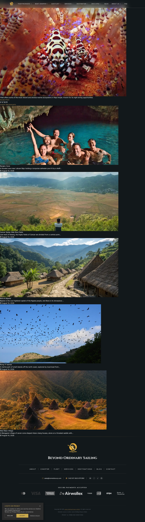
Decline (10, 515)
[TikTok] (97, 478)
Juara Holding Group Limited (72, 509)
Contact (111, 469)
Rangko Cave (5, 166)
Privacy (64, 515)
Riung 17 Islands (6, 365)
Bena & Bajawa (5, 298)
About (33, 469)
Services (68, 469)
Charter (45, 469)
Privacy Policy (35, 515)
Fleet (57, 469)
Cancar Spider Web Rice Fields (11, 232)
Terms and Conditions (76, 515)
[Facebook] (101, 478)
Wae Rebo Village (6, 431)
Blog (99, 469)
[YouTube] (90, 478)
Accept (22, 515)
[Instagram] (94, 478)
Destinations (85, 469)
